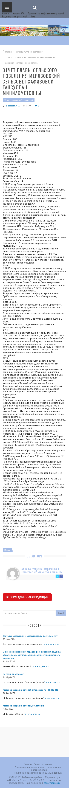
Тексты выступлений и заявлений (29, 52)
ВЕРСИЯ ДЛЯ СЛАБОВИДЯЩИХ (27, 597)
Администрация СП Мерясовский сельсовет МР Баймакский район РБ (41, 570)
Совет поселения (43, 764)
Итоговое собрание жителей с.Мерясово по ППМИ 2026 (30, 689)
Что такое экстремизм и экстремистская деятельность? (30, 636)
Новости (5, 13)
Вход (33, 16)
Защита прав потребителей (14, 16)
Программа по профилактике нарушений (46, 13)
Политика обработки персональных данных (38, 772)
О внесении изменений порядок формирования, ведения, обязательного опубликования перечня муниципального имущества (32, 654)
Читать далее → (51, 644)
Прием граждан (38, 769)
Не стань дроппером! (13, 674)
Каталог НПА (18, 13)
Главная (8, 52)
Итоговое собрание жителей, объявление (23, 705)
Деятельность (53, 767)
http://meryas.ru (52, 782)
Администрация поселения (29, 767)
